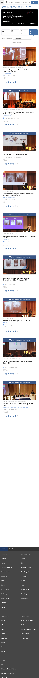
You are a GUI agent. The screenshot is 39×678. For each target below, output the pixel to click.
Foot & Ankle (5, 589)
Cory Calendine (7, 73)
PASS (22, 625)
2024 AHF (20, 6)
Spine (3, 563)
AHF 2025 (13, 6)
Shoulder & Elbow (6, 567)
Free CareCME (25, 634)
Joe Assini (5, 322)
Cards (3, 620)
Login (34, 2)
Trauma (3, 558)
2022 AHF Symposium (17, 8)
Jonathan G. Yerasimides (9, 197)
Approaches (24, 598)
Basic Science (5, 598)
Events (3, 651)
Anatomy (4, 603)
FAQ (2, 664)
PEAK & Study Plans (27, 620)
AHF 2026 (5, 6)
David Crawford (7, 407)
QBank (3, 625)
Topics (3, 634)
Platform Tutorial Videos (8, 669)
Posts (3, 642)
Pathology (4, 594)
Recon (3, 580)
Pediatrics (4, 576)
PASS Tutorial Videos (7, 673)
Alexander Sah (6, 239)
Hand (3, 585)
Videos (3, 647)
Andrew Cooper (7, 115)
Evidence (4, 638)
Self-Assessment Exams (28, 629)
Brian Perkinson (7, 282)
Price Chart (24, 638)
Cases (3, 629)
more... (3, 607)
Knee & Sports (5, 572)
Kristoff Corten (6, 365)
